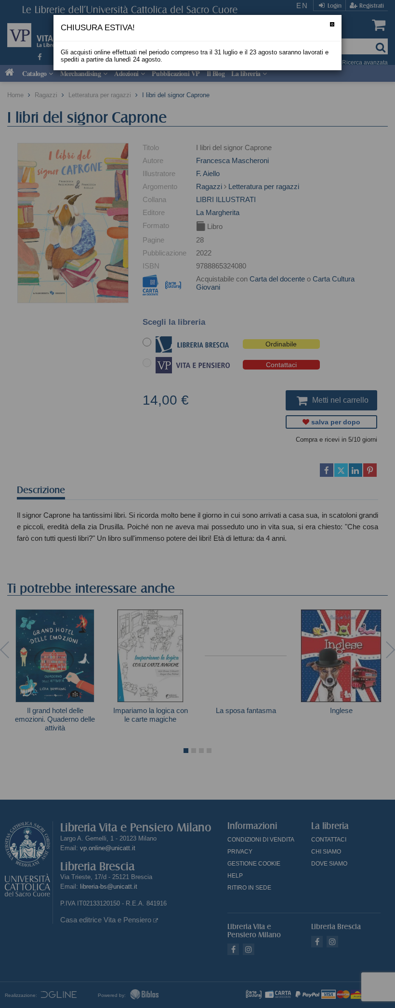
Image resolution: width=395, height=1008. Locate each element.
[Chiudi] (332, 24)
